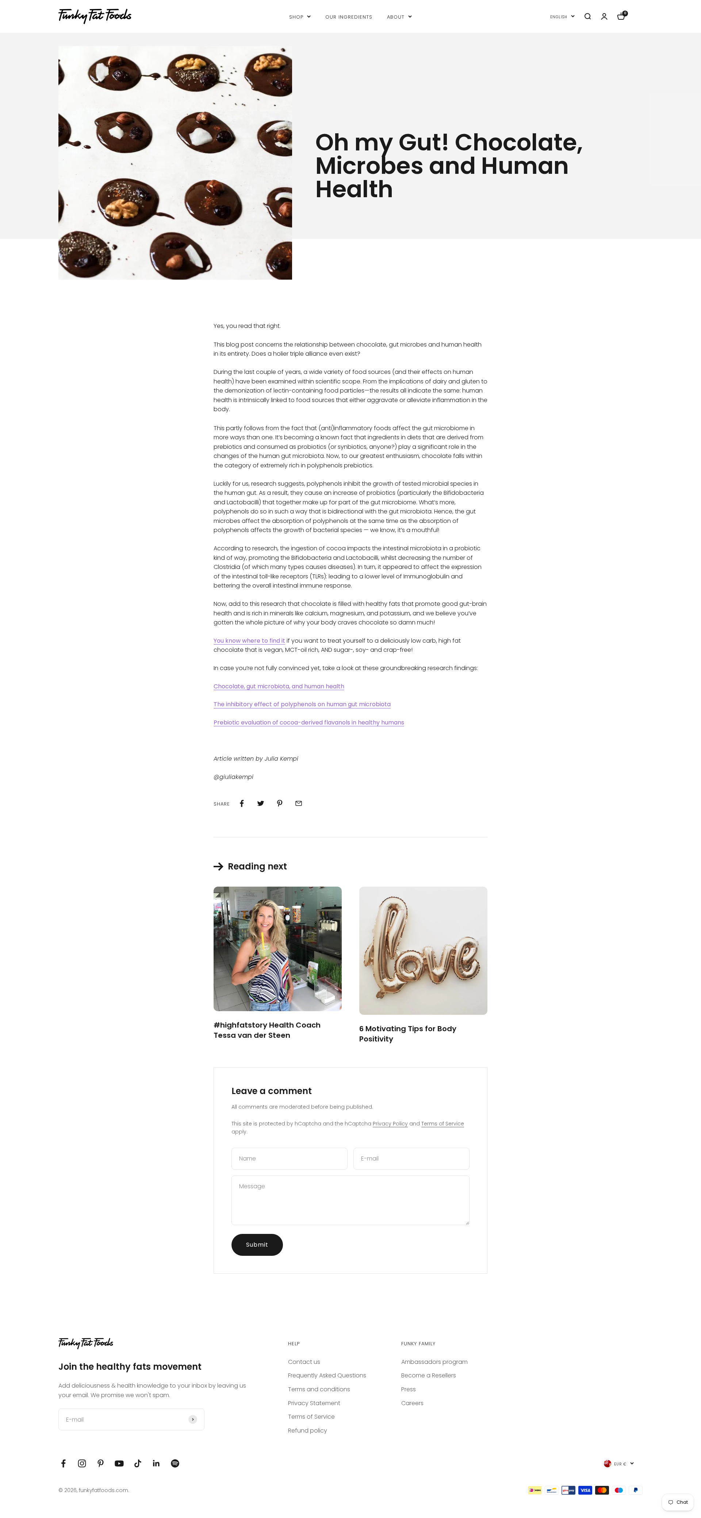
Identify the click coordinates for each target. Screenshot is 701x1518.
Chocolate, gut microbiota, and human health (279, 686)
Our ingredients (348, 16)
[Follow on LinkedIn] (156, 1463)
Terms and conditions (319, 1389)
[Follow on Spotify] (175, 1463)
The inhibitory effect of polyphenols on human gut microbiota (302, 704)
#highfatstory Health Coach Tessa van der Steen (267, 1030)
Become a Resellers (428, 1375)
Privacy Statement (314, 1403)
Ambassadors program (434, 1362)
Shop (296, 16)
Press (408, 1389)
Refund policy (307, 1430)
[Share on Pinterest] (279, 803)
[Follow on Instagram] (82, 1463)
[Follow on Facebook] (63, 1463)
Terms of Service (442, 1123)
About (396, 16)
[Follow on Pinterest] (101, 1463)
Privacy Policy (390, 1123)
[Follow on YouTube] (119, 1463)
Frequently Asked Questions (327, 1375)
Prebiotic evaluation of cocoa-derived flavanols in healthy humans (309, 722)
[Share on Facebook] (241, 803)
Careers (412, 1403)
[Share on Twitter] (260, 803)
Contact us (304, 1362)
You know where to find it (249, 640)
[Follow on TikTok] (138, 1463)
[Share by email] (298, 803)
